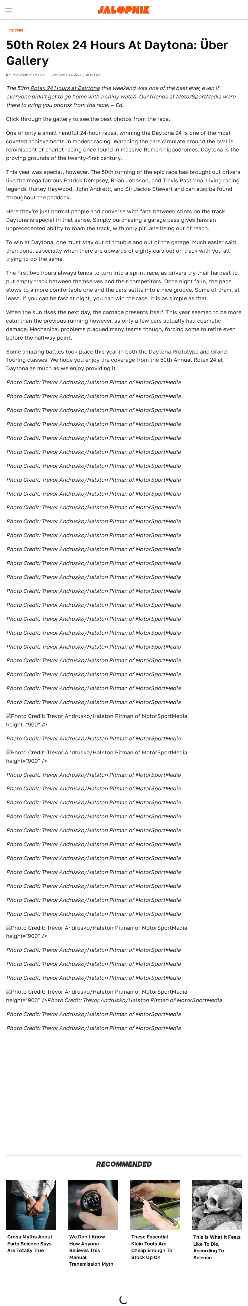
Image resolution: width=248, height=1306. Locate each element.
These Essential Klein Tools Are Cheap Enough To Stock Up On (151, 1247)
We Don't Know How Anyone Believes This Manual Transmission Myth (91, 1250)
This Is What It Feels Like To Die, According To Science (217, 1247)
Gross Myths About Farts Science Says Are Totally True (29, 1243)
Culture (16, 30)
